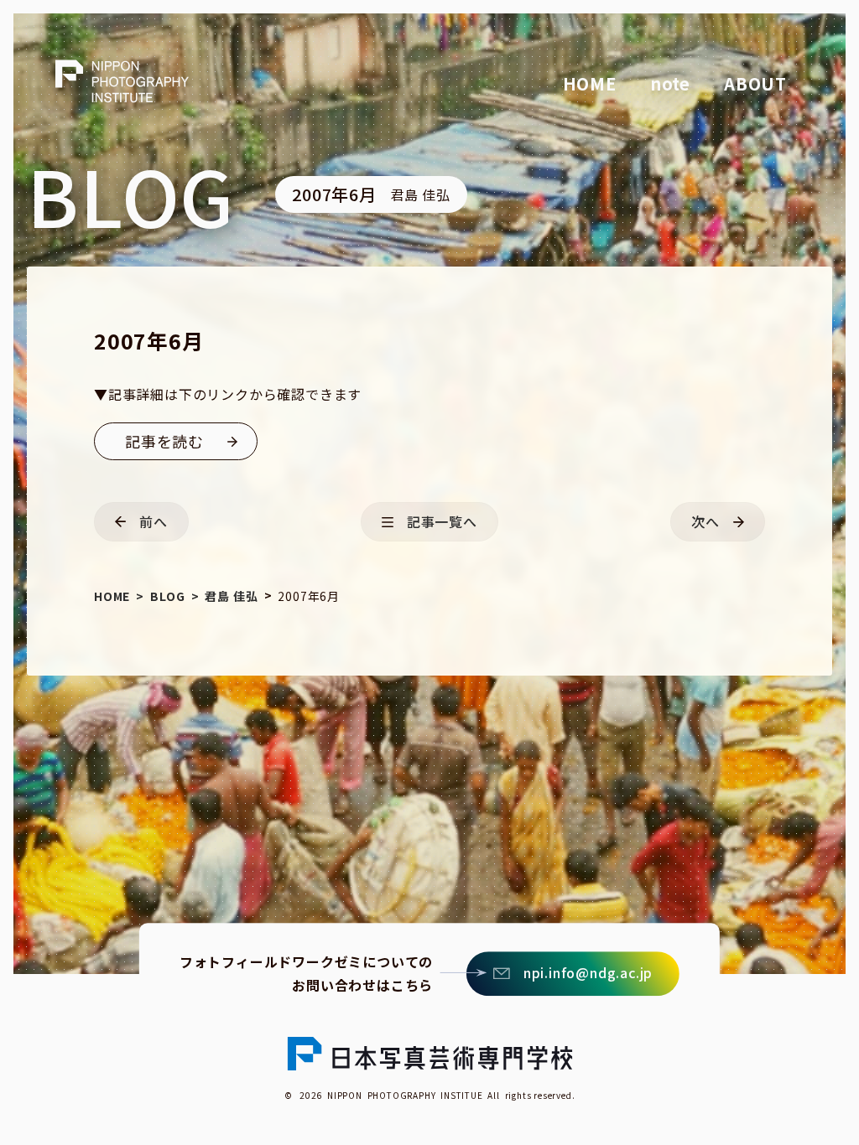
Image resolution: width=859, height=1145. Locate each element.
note (670, 83)
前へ (153, 521)
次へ (705, 521)
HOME (590, 83)
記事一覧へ (442, 521)
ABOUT (755, 83)
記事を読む (164, 441)
